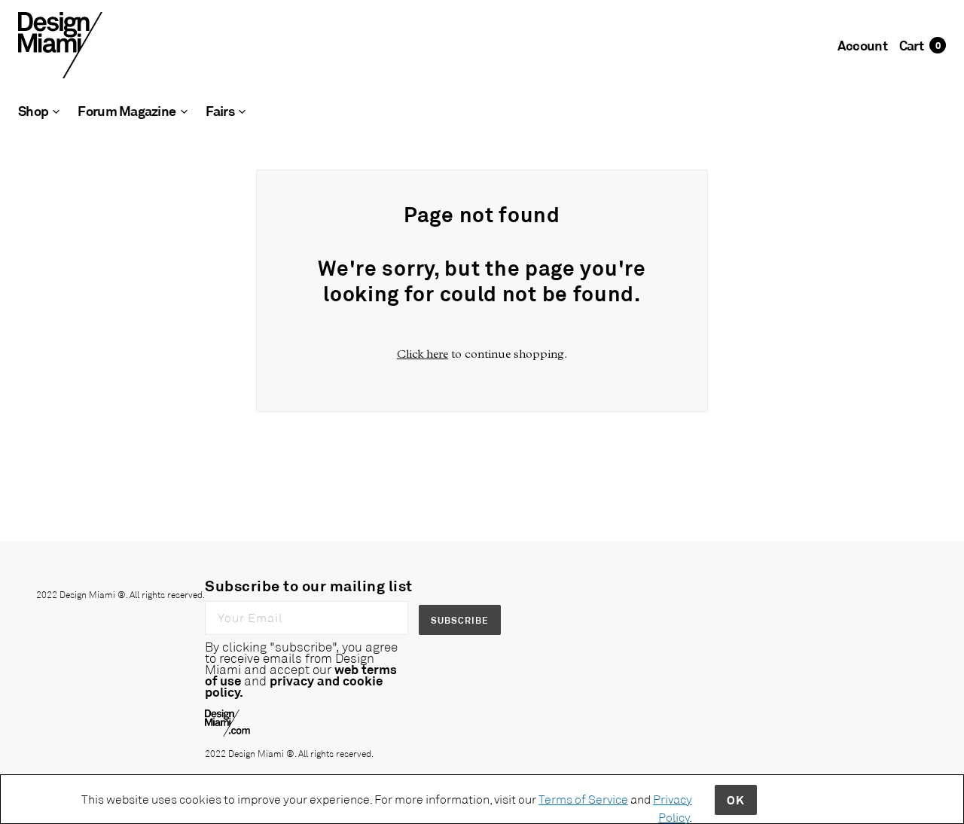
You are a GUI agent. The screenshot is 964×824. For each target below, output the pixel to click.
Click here (422, 353)
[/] (60, 44)
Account (862, 45)
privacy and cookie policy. (294, 686)
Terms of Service (583, 799)
